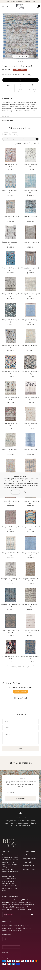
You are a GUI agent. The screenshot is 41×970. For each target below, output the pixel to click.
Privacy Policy (27, 862)
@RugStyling (7, 934)
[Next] (38, 61)
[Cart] (38, 7)
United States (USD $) (10, 947)
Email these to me (23, 143)
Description (7, 98)
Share (35, 143)
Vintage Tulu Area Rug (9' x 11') (30, 165)
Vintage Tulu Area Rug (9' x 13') (30, 217)
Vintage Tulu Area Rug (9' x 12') (11, 165)
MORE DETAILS (7, 120)
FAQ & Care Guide (28, 869)
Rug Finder (26, 855)
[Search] (7, 7)
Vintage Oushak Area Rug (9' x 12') (11, 554)
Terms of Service (28, 866)
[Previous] (3, 61)
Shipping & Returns (29, 858)
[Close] (39, 474)
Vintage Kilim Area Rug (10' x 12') (10, 632)
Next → (30, 666)
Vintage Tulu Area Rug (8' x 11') (11, 347)
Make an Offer (20, 69)
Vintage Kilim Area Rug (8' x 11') (30, 528)
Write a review (20, 692)
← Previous (12, 666)
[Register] (32, 914)
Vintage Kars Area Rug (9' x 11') (30, 269)
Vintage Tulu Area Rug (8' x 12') (11, 217)
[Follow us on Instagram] (4, 939)
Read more (6, 116)
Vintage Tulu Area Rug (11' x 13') (11, 398)
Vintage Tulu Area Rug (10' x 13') (10, 191)
